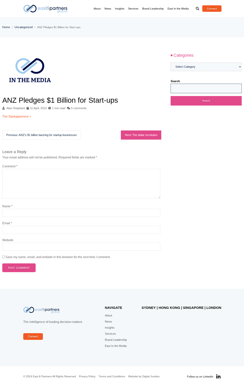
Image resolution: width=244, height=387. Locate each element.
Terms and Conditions (112, 376)
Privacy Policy (87, 376)
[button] (197, 9)
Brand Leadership (153, 8)
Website (7, 240)
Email (7, 223)
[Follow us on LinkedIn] (218, 376)
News (107, 8)
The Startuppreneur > (16, 116)
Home (6, 27)
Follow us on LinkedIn (200, 376)
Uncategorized (23, 27)
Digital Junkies (151, 376)
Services (133, 8)
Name (7, 206)
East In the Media (178, 8)
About (97, 8)
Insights (119, 8)
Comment (9, 166)
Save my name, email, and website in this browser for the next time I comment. (58, 257)
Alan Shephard (15, 108)
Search (175, 81)
